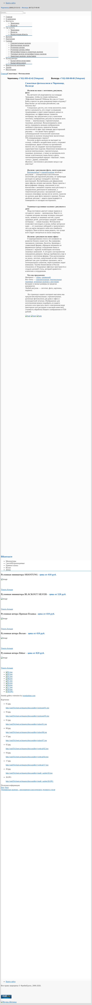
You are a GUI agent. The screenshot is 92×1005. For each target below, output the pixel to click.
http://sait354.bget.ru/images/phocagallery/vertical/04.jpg (27, 757)
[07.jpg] (9, 681)
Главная (4, 74)
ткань (38, 277)
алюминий (46, 277)
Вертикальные (33, 172)
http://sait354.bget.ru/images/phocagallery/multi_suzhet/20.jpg (29, 773)
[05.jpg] (9, 674)
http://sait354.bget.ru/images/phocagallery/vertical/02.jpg (27, 749)
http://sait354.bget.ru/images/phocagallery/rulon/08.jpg (26, 732)
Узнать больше (7, 590)
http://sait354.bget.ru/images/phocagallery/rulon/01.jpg (26, 724)
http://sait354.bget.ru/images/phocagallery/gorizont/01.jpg (27, 708)
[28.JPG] (9, 692)
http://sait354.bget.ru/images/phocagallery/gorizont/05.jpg (27, 716)
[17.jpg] (9, 687)
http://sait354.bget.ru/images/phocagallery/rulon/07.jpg (26, 740)
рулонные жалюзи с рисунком (46, 282)
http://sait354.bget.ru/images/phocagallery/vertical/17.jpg (27, 765)
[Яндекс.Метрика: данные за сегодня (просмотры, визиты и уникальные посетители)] (9, 1002)
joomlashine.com (29, 696)
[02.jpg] (9, 683)
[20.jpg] (9, 689)
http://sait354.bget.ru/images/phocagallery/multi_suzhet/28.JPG (29, 781)
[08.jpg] (9, 679)
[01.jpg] (9, 672)
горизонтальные (47, 172)
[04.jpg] (9, 685)
